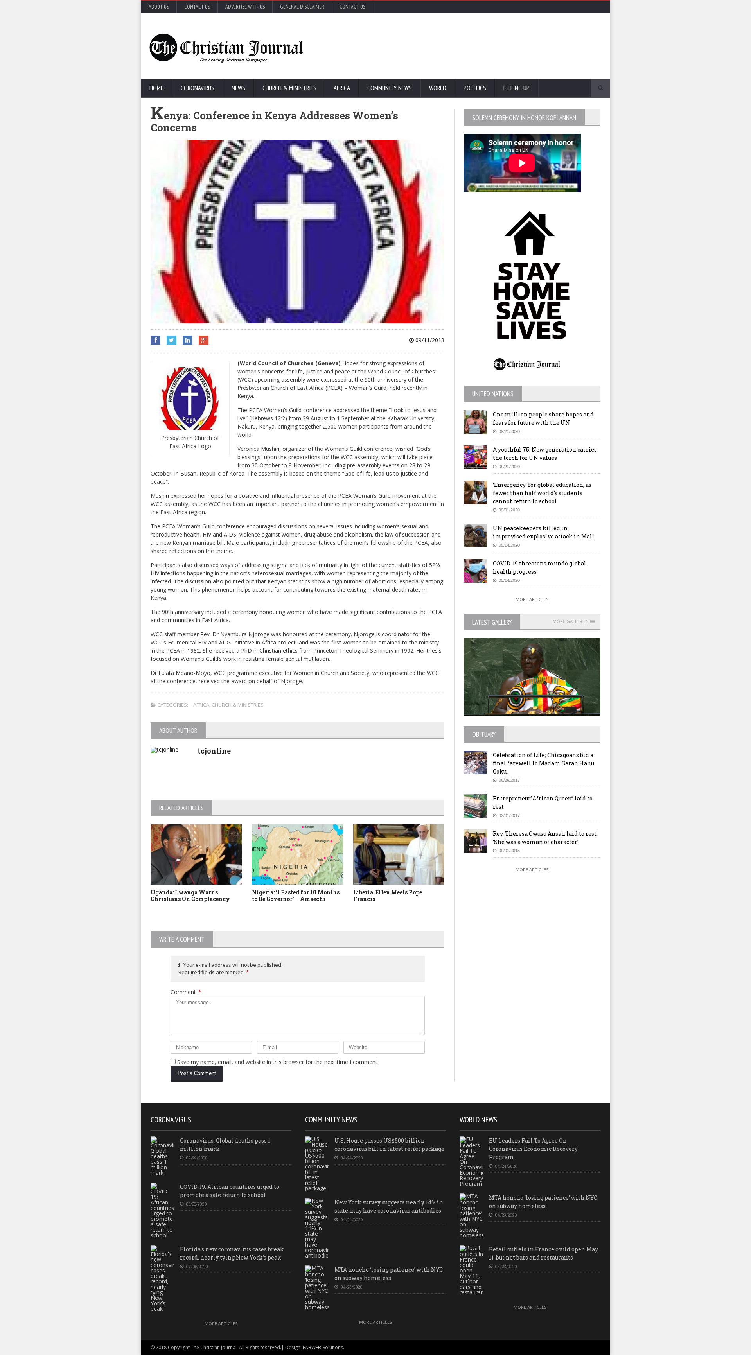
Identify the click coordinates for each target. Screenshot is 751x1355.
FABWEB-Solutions (323, 1347)
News (238, 88)
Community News (389, 88)
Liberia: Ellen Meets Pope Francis (387, 895)
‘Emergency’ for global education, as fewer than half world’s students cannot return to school (542, 493)
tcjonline (214, 751)
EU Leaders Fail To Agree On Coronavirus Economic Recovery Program (533, 1149)
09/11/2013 (429, 340)
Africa (342, 88)
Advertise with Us (245, 6)
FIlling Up (516, 88)
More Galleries (570, 621)
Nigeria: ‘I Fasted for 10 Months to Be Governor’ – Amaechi (296, 895)
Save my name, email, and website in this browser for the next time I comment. (278, 1062)
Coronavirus (197, 88)
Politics (475, 88)
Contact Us (197, 6)
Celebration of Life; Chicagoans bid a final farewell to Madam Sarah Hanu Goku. (543, 763)
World (437, 88)
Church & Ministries (289, 88)
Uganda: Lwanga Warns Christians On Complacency (190, 895)
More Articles (532, 599)
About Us (159, 6)
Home (156, 88)
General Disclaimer (302, 6)
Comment (186, 992)
